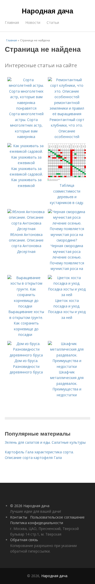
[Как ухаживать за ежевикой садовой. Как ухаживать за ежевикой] (26, 162)
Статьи (53, 22)
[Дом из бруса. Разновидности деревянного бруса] (26, 355)
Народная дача (47, 10)
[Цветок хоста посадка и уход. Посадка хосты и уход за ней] (67, 294)
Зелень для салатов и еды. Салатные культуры (45, 442)
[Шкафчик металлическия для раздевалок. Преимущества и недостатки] (67, 366)
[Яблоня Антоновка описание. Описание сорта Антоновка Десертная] (26, 228)
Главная (12, 22)
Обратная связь (24, 539)
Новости (32, 22)
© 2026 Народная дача (29, 505)
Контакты (18, 517)
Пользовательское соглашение (57, 517)
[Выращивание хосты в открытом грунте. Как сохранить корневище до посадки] (26, 306)
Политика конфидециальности (36, 522)
